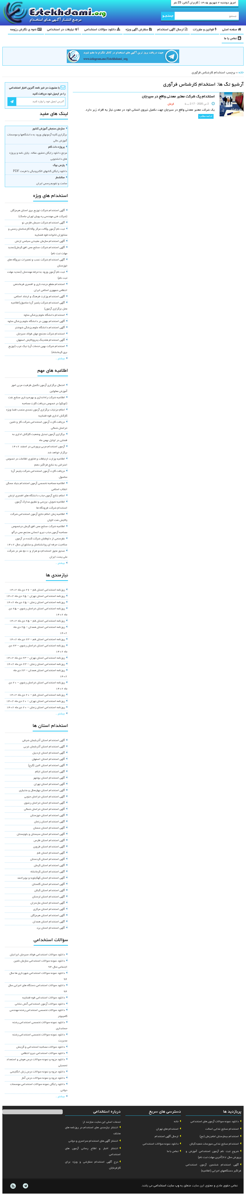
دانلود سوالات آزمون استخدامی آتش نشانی (40, 1004)
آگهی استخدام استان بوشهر (49, 778)
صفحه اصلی (230, 29)
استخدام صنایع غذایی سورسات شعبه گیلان (214, 1144)
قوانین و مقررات (204, 29)
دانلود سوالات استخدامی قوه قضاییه (43, 998)
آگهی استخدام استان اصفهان (48, 759)
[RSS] (13, 1186)
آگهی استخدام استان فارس (49, 840)
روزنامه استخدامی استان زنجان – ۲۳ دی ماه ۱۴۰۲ (35, 664)
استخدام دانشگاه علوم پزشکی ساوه (44, 315)
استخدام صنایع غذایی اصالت (222, 1129)
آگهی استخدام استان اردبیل (48, 753)
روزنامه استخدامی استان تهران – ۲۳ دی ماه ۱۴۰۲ (35, 658)
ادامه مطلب (205, 116)
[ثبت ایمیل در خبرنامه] (12, 101)
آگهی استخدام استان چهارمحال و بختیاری (42, 790)
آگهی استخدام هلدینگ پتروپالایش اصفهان (41, 340)
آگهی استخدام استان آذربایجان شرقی (43, 740)
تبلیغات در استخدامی (61, 29)
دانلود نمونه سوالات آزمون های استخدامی (215, 1121)
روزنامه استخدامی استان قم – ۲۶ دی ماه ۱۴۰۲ (37, 590)
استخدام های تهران (167, 1129)
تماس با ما (231, 38)
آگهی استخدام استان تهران (49, 784)
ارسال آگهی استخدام (171, 29)
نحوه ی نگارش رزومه (23, 29)
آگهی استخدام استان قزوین (49, 847)
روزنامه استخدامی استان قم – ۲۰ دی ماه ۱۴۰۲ (37, 695)
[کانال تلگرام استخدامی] (123, 57)
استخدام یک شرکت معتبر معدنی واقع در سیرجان (178, 96)
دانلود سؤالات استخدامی (100, 29)
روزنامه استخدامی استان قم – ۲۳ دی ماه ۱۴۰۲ (37, 639)
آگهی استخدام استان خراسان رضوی (44, 803)
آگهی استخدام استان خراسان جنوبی (44, 797)
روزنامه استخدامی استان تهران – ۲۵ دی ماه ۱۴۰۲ (35, 596)
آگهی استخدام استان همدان (49, 922)
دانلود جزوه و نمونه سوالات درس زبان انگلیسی (37, 1072)
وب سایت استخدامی (166, 1186)
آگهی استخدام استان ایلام (50, 772)
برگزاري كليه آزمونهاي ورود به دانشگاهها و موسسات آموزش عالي (37, 135)
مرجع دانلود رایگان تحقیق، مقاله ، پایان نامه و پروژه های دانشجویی (38, 153)
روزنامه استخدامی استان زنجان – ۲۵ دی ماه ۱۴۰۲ (35, 602)
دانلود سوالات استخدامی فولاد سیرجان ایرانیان (37, 955)
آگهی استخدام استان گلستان (48, 884)
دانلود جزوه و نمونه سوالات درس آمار (43, 1078)
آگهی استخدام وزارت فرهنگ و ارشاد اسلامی (39, 296)
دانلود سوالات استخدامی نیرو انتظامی (43, 1053)
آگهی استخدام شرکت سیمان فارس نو (43, 223)
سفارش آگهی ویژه (137, 29)
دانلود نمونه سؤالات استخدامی (160, 1144)
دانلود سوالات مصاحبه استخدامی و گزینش (40, 1047)
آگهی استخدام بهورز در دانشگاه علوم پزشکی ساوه (36, 321)
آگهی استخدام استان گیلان (49, 890)
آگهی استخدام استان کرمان (49, 865)
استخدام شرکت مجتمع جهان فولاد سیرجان (41, 334)
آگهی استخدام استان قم (51, 853)
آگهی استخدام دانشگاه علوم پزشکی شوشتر (40, 327)
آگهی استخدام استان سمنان (49, 828)
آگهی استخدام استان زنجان (49, 822)
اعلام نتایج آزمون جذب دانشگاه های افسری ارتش (36, 495)
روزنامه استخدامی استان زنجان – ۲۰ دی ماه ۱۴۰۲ (35, 707)
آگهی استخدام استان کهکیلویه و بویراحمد (41, 878)
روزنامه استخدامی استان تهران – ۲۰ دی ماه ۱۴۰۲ (35, 701)
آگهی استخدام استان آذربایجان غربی (44, 747)
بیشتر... (60, 358)
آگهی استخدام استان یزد (51, 928)
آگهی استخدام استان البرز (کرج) (46, 765)
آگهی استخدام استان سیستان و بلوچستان (41, 834)
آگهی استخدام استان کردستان (47, 859)
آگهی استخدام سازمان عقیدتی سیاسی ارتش (40, 241)
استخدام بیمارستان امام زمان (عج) (219, 1136)
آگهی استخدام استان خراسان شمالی (44, 809)
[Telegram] (25, 1186)
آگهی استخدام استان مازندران (48, 903)
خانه (241, 73)
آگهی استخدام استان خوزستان (47, 815)
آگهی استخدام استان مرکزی (49, 909)
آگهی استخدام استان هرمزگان (48, 915)
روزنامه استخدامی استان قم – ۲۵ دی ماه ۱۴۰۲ (37, 621)
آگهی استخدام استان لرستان (48, 897)
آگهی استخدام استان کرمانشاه (48, 872)
